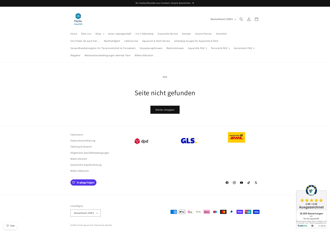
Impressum (76, 134)
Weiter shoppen (165, 109)
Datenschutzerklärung (82, 140)
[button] (99, 33)
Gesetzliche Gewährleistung (86, 164)
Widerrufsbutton (79, 170)
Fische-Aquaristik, (86, 225)
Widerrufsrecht (78, 158)
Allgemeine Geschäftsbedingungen (89, 152)
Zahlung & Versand (80, 146)
